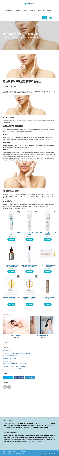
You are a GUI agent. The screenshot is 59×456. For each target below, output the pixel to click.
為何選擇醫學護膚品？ (43, 335)
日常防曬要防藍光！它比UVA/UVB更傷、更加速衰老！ (14, 366)
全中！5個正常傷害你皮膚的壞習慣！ (10, 355)
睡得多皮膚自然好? (16, 335)
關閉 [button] (45, 453)
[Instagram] (9, 387)
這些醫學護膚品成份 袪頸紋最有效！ (10, 358)
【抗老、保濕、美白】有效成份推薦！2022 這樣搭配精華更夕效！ (17, 353)
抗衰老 (15, 86)
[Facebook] (5, 387)
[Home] (3, 37)
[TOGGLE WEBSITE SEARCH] (53, 17)
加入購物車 (11, 239)
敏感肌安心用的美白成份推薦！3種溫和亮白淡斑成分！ (14, 363)
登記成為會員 (54, 453)
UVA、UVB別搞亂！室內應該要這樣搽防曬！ (12, 368)
